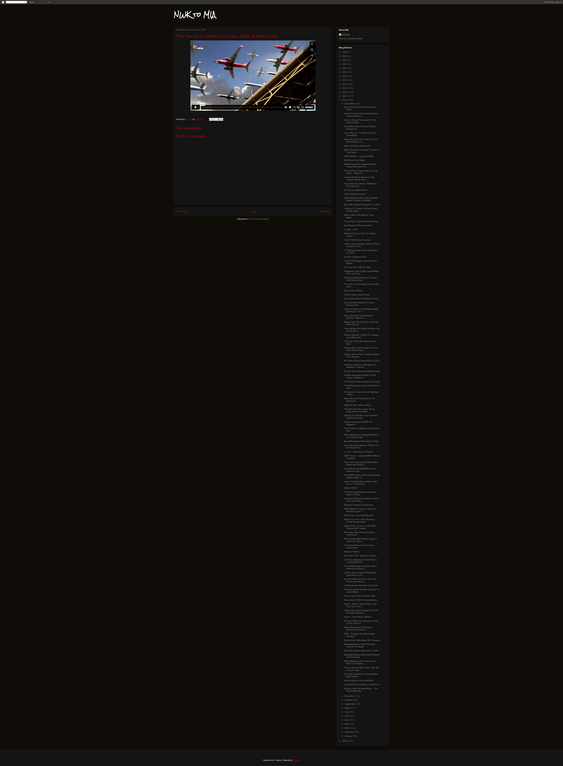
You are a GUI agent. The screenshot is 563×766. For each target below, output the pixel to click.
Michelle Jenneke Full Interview (358, 505)
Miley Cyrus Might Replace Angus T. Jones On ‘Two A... (360, 540)
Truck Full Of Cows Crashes (357, 240)
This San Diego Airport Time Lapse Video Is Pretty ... (360, 493)
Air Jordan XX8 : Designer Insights (360, 555)
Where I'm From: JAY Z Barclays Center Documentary (359, 520)
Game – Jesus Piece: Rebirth (357, 617)
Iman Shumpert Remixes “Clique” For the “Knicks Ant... (361, 446)
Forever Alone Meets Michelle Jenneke (362, 371)
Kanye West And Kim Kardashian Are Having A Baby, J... (361, 114)
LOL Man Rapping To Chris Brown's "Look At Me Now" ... (360, 561)
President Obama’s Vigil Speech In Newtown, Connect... (360, 366)
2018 (344, 76)
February (349, 732)
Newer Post (182, 211)
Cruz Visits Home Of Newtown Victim (361, 298)
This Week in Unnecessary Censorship (362, 381)
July (347, 712)
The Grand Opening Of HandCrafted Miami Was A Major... (361, 463)
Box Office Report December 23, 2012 (362, 204)
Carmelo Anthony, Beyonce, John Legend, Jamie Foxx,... (359, 178)
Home (253, 211)
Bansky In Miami (351, 551)
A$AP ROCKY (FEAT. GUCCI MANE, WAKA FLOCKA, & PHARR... (361, 199)
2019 (344, 72)
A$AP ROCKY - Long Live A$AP (359, 156)
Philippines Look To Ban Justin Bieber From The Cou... (361, 272)
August (348, 708)
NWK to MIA (195, 14)
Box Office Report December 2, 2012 (361, 650)
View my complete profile (350, 38)
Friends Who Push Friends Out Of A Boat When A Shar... (360, 349)
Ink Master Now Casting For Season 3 (361, 684)
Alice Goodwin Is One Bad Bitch (358, 680)
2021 (344, 64)
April (347, 724)
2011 (344, 741)
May (347, 720)
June (347, 716)
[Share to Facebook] (218, 119)
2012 (344, 100)
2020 (344, 68)
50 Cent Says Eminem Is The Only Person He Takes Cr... (360, 580)
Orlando (346, 34)
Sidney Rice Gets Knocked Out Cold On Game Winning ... (361, 611)
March (348, 728)
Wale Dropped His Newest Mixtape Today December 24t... (360, 165)
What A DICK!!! (351, 488)
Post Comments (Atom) (259, 219)
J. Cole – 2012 (351, 229)
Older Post (324, 211)
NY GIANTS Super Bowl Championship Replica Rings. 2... (362, 476)
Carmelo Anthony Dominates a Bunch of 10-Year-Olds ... (361, 499)
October (349, 700)
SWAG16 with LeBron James (357, 405)
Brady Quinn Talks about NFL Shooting (362, 640)
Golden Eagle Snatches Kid (356, 294)
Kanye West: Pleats (353, 290)
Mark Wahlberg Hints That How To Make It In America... (360, 662)
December (350, 103)
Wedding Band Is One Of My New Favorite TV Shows (359, 645)
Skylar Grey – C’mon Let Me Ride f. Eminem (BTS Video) (360, 527)
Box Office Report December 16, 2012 (362, 360)
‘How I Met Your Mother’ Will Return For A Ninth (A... (360, 184)
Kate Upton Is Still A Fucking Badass (361, 600)
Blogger (296, 760)
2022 (344, 60)
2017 (344, 80)
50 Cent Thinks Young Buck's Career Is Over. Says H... (361, 622)
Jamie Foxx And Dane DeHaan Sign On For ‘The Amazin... (360, 482)
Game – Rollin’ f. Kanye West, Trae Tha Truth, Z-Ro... (360, 605)
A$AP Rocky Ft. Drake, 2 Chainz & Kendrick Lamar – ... (360, 510)
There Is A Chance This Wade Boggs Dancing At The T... (361, 310)
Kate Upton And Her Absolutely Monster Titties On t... (358, 316)
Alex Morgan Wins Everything (357, 225)
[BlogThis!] (213, 119)
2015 (344, 88)
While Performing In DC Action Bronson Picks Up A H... (358, 628)
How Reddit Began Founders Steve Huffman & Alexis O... (360, 567)
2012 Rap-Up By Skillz (354, 160)
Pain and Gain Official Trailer (357, 267)
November (350, 696)
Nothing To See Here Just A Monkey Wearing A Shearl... (360, 416)
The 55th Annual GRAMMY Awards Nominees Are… (360, 469)
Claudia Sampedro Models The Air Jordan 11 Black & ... (360, 376)
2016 (344, 84)
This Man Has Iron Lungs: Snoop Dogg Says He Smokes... (359, 410)
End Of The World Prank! (355, 190)
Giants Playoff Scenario (355, 194)
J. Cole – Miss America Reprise (358, 452)
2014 (344, 92)
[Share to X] (216, 119)
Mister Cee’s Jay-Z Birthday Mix (359, 515)
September (350, 704)
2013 (344, 96)
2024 (344, 52)
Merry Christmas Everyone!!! (357, 146)
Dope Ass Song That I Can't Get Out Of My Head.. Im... (361, 140)
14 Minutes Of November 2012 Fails (361, 585)
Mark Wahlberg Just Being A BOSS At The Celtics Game (361, 436)
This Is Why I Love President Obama (361, 221)
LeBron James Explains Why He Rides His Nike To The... (362, 245)
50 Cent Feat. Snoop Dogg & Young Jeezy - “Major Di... (360, 172)
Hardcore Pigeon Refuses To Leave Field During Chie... (360, 278)
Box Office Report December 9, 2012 (361, 441)
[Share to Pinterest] (221, 119)
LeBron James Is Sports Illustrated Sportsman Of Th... (360, 573)
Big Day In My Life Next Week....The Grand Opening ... (361, 689)
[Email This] (210, 119)
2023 (344, 56)
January (349, 736)
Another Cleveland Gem (355, 257)
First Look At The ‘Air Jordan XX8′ (359, 596)
